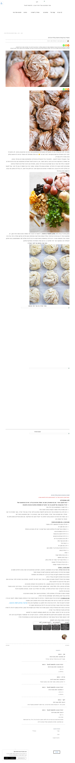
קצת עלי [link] (52, 12)
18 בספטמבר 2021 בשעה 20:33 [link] (55, 667)
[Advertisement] (37, 23)
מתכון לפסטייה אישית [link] (49, 233)
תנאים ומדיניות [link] (17, 12)
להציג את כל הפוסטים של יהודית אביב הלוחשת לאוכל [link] (40, 634)
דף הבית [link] (59, 12)
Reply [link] (60, 654)
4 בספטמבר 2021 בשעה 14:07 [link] (57, 679)
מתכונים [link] (45, 12)
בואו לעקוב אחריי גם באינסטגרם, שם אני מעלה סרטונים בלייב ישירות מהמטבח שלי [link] (42, 502)
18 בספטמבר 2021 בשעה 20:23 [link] (57, 656)
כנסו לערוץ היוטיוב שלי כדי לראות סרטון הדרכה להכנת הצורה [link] (54, 497)
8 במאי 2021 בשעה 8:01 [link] (59, 702)
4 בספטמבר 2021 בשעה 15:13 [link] (56, 689)
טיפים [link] (25, 12)
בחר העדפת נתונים (21, 758)
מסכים (6, 758)
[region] (15, 755)
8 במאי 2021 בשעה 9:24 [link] (57, 712)
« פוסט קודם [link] (67, 645)
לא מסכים (12, 758)
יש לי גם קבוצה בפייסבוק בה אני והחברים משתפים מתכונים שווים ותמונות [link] (45, 505)
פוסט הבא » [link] (7, 645)
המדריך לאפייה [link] (35, 12)
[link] (1, 3)
